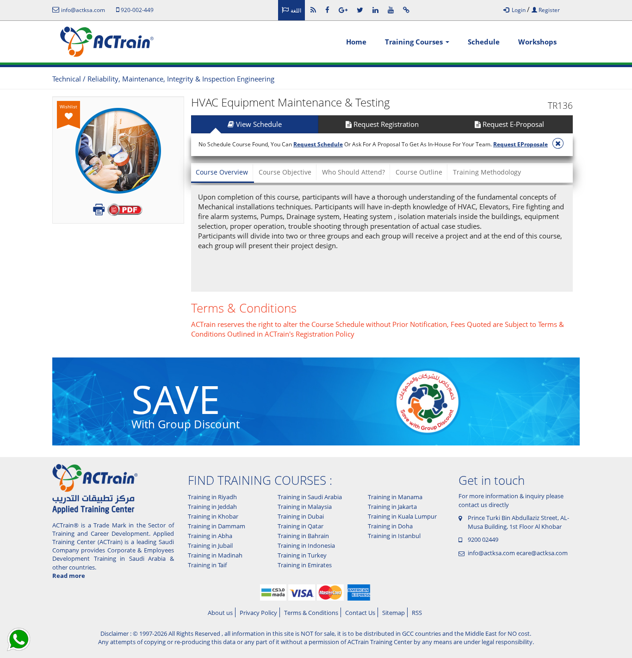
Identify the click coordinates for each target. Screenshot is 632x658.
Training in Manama (395, 497)
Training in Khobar (213, 516)
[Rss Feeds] (313, 9)
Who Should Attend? (353, 172)
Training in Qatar (300, 526)
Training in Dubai (301, 516)
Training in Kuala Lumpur (402, 516)
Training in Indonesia (306, 545)
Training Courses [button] (415, 41)
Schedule (484, 41)
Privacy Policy (258, 612)
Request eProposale (520, 144)
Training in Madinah (215, 555)
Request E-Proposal (512, 124)
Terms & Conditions (311, 612)
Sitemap (393, 612)
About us (220, 612)
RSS (417, 612)
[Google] (343, 9)
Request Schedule (318, 144)
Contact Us (360, 612)
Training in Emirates (305, 565)
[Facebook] (327, 9)
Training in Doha (390, 526)
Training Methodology (487, 172)
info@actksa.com (491, 553)
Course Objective (285, 172)
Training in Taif (207, 565)
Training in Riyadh (212, 497)
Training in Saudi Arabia (310, 497)
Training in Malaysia (305, 506)
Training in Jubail (210, 545)
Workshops (537, 41)
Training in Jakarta (392, 506)
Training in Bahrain (303, 536)
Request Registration (385, 124)
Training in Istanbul (394, 536)
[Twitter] (360, 9)
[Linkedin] (375, 9)
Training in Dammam (216, 526)
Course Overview (222, 172)
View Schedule (258, 124)
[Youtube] (390, 9)
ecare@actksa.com (542, 553)
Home (356, 41)
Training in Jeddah (212, 506)
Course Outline (419, 172)
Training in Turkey (302, 555)
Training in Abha (210, 536)
